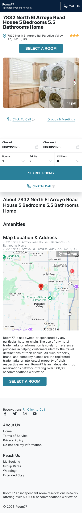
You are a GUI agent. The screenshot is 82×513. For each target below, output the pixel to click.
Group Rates (12, 466)
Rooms (6, 156)
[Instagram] (25, 414)
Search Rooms (41, 173)
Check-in (7, 142)
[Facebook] (5, 414)
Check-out (49, 142)
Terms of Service (15, 436)
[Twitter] (15, 414)
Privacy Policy (13, 440)
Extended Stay (13, 475)
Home (7, 431)
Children (62, 156)
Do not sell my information (22, 445)
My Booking (11, 461)
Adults (33, 156)
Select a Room (41, 48)
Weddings (10, 471)
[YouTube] (35, 414)
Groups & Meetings (61, 119)
